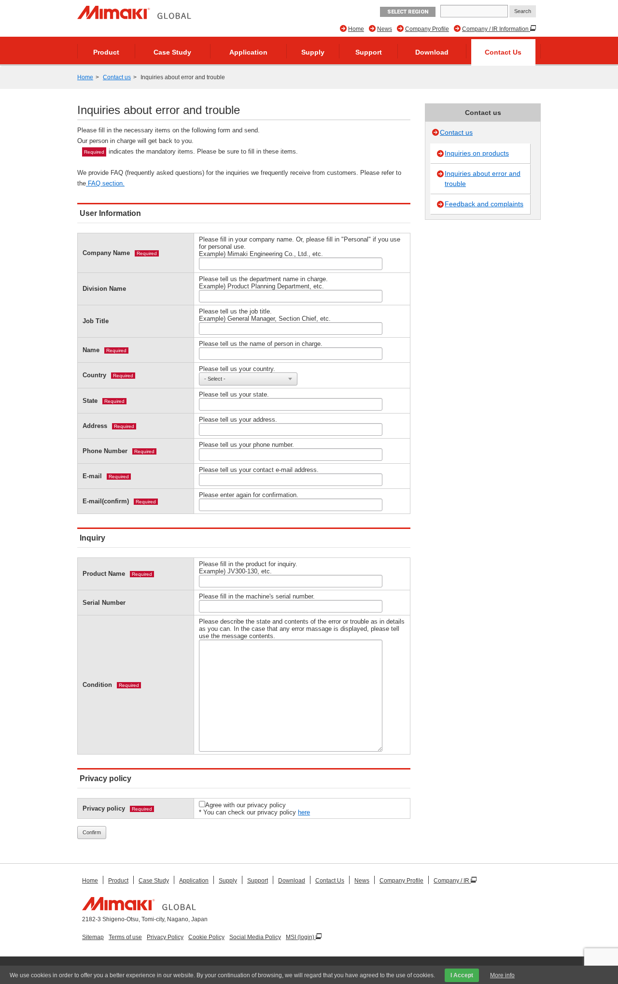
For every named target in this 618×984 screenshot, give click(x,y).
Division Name (104, 288)
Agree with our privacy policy (245, 805)
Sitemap (93, 937)
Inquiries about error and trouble (482, 178)
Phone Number (105, 451)
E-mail (92, 476)
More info (502, 975)
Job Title (96, 321)
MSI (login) (301, 937)
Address (95, 425)
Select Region (407, 12)
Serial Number (104, 602)
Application (248, 52)
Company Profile (427, 29)
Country (94, 375)
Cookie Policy (206, 937)
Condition (97, 684)
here (304, 812)
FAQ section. (105, 183)
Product (106, 52)
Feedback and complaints (484, 204)
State (90, 400)
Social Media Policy (255, 937)
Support (368, 52)
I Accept (461, 975)
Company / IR (452, 880)
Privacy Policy (165, 937)
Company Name (106, 253)
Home (356, 29)
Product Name (104, 573)
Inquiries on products (477, 153)
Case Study (172, 52)
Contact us (117, 77)
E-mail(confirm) (106, 501)
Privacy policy (104, 808)
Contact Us (503, 52)
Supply (312, 52)
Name (91, 350)
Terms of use (125, 937)
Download (432, 52)
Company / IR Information (496, 29)
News (384, 29)
